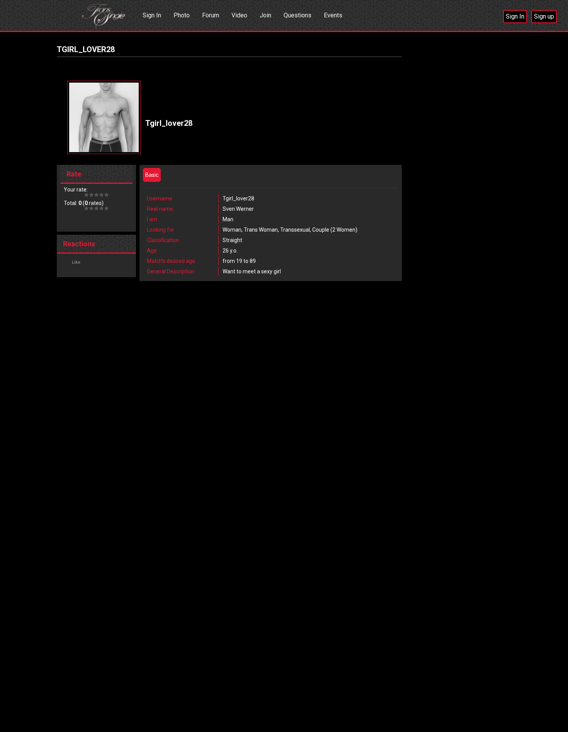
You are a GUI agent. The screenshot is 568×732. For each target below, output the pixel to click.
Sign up (544, 16)
